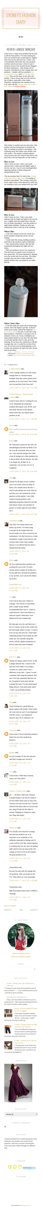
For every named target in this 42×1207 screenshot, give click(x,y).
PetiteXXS (13, 828)
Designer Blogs (26, 1205)
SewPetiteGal (14, 521)
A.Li (11, 772)
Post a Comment (10, 906)
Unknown (12, 730)
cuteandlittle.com (15, 584)
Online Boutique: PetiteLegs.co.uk (16, 997)
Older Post (34, 910)
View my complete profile (21, 956)
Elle (10, 478)
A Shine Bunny (14, 369)
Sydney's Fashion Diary (21, 18)
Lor (10, 597)
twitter (24, 352)
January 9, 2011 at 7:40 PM (23, 419)
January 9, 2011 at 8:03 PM (23, 434)
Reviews (23, 355)
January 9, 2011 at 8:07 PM (23, 514)
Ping (11, 702)
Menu (21, 37)
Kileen (11, 560)
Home (21, 910)
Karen (11, 425)
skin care (31, 355)
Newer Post (8, 910)
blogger (12, 752)
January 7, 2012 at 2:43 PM (23, 880)
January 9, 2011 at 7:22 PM (23, 388)
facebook (17, 352)
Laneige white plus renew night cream (20, 177)
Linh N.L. (12, 657)
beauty (16, 355)
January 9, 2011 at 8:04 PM (23, 471)
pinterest (31, 352)
